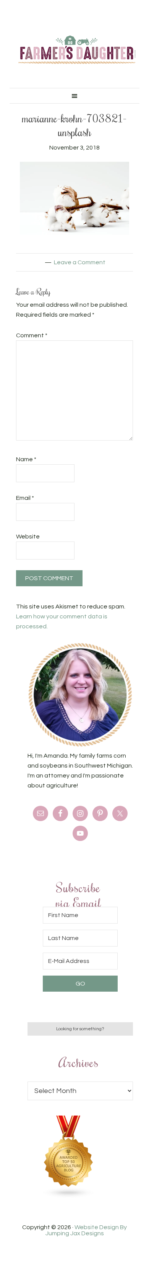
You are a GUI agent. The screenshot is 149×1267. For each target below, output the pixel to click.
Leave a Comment (79, 262)
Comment (31, 335)
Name (26, 459)
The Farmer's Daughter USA (76, 49)
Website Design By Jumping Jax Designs (86, 1230)
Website (28, 536)
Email (25, 498)
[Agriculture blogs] (69, 1196)
